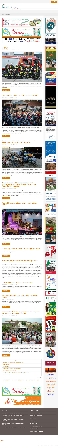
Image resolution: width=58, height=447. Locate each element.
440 (9, 380)
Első (3, 380)
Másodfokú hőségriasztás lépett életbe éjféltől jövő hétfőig (20, 296)
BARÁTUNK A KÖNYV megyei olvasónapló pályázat (12, 368)
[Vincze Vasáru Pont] (50, 121)
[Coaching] (50, 282)
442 (15, 380)
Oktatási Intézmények (51, 384)
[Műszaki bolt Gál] (50, 78)
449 (34, 380)
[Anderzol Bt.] (21, 22)
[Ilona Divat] (21, 32)
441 (12, 380)
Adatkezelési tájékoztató (36, 426)
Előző (7, 380)
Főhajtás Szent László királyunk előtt (9, 370)
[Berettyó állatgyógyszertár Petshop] (50, 112)
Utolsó (4, 381)
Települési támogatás (51, 390)
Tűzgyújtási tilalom (6, 366)
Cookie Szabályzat (34, 428)
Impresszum (33, 418)
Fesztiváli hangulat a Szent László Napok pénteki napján (19, 204)
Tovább (38, 380)
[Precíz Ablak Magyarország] (21, 40)
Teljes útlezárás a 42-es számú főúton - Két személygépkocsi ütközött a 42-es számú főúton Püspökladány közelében (19, 184)
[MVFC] (50, 251)
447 (29, 380)
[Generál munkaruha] (50, 323)
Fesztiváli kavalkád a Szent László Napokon (17, 282)
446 (26, 380)
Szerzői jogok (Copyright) (36, 415)
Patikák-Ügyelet (51, 374)
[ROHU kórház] (50, 203)
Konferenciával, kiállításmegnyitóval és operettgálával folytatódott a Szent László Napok (21, 312)
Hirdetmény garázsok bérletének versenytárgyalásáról (21, 249)
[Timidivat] (21, 400)
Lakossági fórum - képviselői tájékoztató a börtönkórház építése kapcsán (16, 372)
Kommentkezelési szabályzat (36, 431)
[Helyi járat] (50, 266)
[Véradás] (50, 293)
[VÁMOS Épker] (50, 58)
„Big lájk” (5, 48)
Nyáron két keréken (6, 364)
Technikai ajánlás (34, 423)
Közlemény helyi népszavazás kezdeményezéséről (20, 261)
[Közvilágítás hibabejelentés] (50, 173)
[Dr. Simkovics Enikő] (50, 238)
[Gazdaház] (50, 224)
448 (32, 380)
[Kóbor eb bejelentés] (50, 166)
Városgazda (51, 395)
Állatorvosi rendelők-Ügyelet (51, 381)
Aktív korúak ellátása (50, 391)
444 (21, 380)
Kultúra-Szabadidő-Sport (50, 385)
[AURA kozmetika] (50, 97)
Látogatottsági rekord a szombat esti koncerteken (19, 95)
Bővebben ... (6, 90)
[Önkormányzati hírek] (51, 353)
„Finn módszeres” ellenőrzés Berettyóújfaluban (11, 360)
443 (18, 380)
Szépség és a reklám (6, 374)
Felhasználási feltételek (36, 413)
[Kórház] (50, 133)
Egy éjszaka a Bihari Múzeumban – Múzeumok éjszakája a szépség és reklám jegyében (18, 141)
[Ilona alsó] (21, 391)
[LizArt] (50, 305)
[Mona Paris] (50, 339)
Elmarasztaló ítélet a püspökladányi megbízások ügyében (13, 362)
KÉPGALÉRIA (19, 175)
